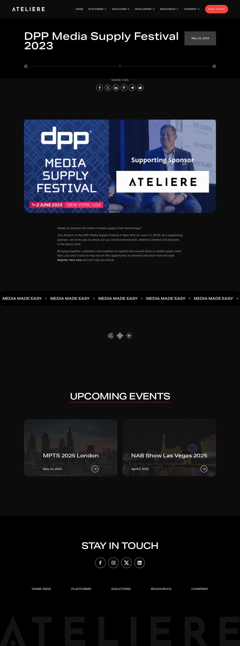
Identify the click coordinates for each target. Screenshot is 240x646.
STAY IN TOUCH (119, 545)
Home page (41, 589)
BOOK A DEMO (216, 9)
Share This (120, 80)
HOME (79, 9)
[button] (97, 9)
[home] (28, 9)
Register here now (69, 260)
